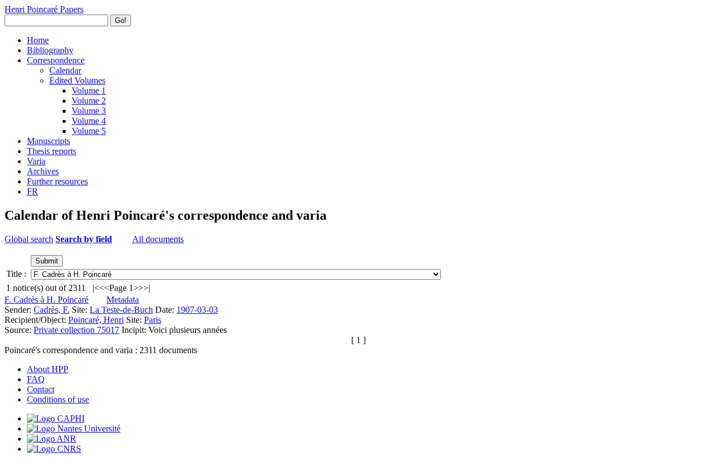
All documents (158, 239)
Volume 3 (89, 110)
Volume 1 (89, 90)
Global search (28, 239)
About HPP (47, 369)
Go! (121, 20)
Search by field (83, 239)
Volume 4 (89, 121)
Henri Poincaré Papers (43, 9)
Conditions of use (58, 399)
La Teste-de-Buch (121, 309)
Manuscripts (48, 141)
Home (38, 40)
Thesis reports (51, 151)
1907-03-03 (197, 309)
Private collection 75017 (76, 330)
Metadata (122, 299)
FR (32, 191)
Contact (40, 389)
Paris (152, 320)
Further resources (57, 181)
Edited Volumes (77, 80)
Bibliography (50, 50)
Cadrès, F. (51, 309)
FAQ (36, 379)
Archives (43, 171)
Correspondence (56, 60)
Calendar (65, 70)
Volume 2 (89, 100)
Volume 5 (89, 131)
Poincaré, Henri (96, 320)
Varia (36, 161)
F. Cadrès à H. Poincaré (46, 299)
